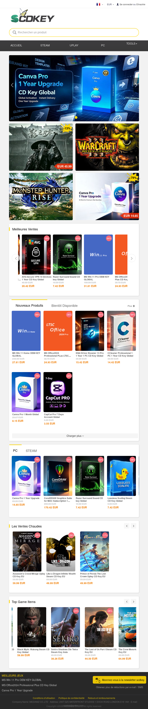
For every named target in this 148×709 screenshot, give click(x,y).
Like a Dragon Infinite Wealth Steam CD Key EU (61, 575)
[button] (12, 85)
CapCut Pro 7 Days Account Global (54, 416)
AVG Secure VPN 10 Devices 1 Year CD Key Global (34, 278)
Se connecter (126, 4)
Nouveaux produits (29, 305)
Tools (130, 43)
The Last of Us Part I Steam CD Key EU (96, 651)
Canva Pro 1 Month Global (25, 414)
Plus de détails (33, 271)
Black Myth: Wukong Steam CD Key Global (29, 651)
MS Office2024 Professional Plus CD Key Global (126, 278)
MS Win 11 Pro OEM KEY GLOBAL (93, 278)
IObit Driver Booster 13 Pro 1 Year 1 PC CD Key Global (90, 354)
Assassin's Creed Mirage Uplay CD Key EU (29, 575)
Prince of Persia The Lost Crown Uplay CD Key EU (93, 575)
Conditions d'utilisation (44, 697)
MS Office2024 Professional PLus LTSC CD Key (56, 355)
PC (103, 45)
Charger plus (74, 436)
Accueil (16, 45)
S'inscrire (140, 4)
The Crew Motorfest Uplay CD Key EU (129, 651)
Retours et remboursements (101, 697)
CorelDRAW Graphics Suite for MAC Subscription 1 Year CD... (58, 500)
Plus (130, 305)
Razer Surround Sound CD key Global (63, 278)
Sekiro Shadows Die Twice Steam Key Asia (59, 651)
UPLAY (74, 45)
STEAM (45, 45)
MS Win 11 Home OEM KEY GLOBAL (26, 354)
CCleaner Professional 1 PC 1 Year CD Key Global (120, 354)
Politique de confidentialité (71, 697)
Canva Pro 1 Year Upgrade (26, 498)
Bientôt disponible (64, 305)
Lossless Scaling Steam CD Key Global (120, 499)
